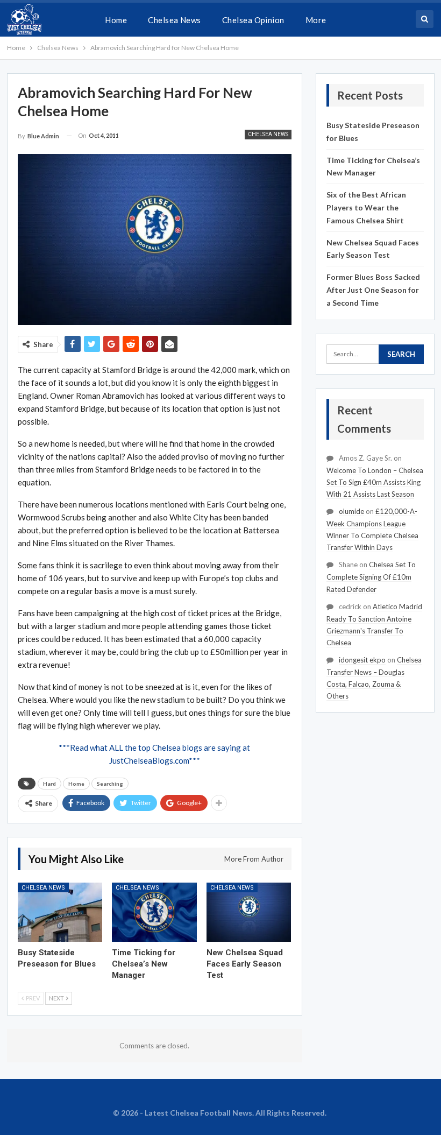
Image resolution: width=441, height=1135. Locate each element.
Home (116, 20)
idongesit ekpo (362, 659)
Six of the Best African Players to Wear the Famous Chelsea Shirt (366, 207)
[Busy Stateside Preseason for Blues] (60, 912)
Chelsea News (174, 20)
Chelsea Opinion (253, 20)
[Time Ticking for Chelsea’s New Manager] (154, 912)
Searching (110, 783)
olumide (351, 511)
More (315, 20)
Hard (49, 783)
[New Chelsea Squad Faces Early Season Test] (249, 912)
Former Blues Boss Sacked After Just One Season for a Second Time (373, 289)
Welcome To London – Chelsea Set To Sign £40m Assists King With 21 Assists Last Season (374, 482)
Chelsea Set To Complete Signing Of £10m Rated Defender (371, 576)
